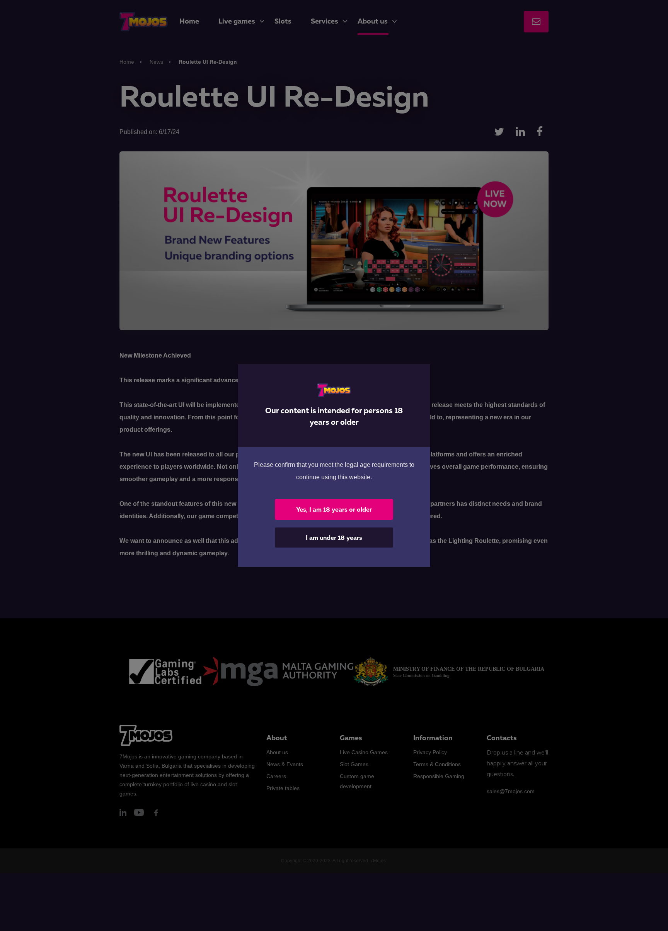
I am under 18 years (334, 537)
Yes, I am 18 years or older (334, 509)
